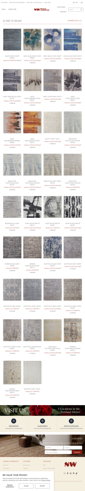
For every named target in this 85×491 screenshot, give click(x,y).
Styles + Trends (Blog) (49, 468)
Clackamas (4, 2)
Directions (47, 2)
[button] (4, 9)
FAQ (44, 465)
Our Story (5, 465)
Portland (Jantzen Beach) (34, 2)
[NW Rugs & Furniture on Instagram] (70, 473)
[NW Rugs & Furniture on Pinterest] (73, 473)
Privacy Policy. (45, 480)
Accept (26, 486)
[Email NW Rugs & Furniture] (65, 473)
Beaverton (13, 426)
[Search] (81, 9)
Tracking (25, 468)
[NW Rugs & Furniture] (41, 10)
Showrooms (6, 468)
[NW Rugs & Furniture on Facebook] (67, 473)
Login (76, 2)
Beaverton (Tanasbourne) (17, 2)
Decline (42, 486)
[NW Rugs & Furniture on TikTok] (76, 473)
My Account (26, 465)
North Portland (71, 426)
